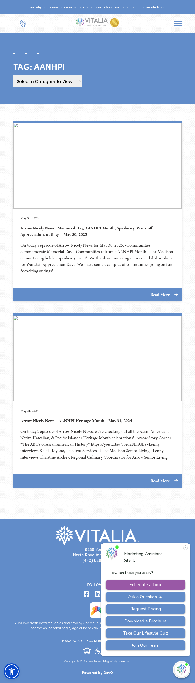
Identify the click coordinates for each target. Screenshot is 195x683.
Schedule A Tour (154, 7)
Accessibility (96, 641)
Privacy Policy (71, 641)
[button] (12, 671)
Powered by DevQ (97, 672)
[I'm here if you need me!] (181, 669)
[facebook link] (86, 594)
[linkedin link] (97, 594)
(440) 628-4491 (97, 560)
